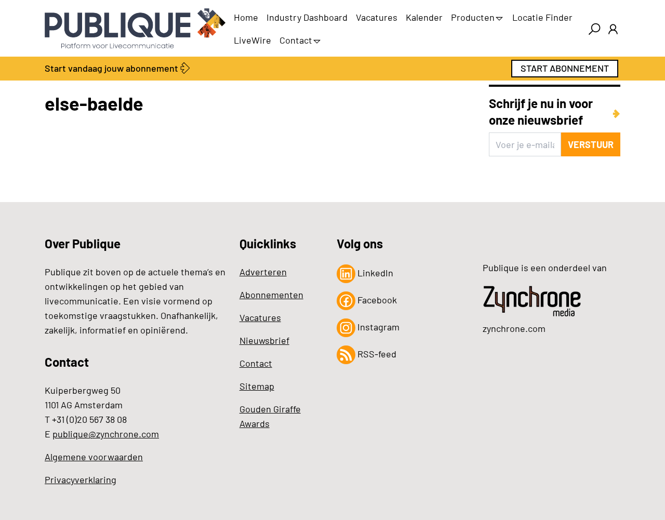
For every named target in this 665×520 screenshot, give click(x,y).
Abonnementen (271, 294)
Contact (296, 40)
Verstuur (591, 144)
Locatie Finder (542, 17)
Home (246, 17)
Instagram (377, 326)
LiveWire (252, 40)
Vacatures (376, 17)
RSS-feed (375, 353)
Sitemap (257, 386)
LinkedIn (374, 272)
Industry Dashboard (307, 17)
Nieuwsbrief (264, 340)
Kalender (424, 17)
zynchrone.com (514, 328)
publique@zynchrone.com (105, 433)
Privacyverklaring (80, 479)
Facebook (376, 299)
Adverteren (263, 271)
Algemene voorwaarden (94, 456)
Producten (473, 17)
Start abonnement (565, 68)
